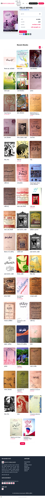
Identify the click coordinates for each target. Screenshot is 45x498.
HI (23, 3)
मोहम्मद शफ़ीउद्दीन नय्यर (25, 9)
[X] (4, 483)
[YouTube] (7, 483)
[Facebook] (2, 483)
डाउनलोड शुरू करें (23, 31)
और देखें (22, 443)
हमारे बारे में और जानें (5, 474)
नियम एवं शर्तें (26, 469)
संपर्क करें (18, 5)
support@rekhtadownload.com (11, 481)
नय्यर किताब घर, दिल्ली (36, 24)
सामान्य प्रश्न (18, 4)
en (2, 489)
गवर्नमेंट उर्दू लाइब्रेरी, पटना (35, 27)
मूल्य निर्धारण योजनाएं (28, 464)
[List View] (42, 47)
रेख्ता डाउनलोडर (27, 462)
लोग (19, 1)
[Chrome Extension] (26, 3)
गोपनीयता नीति (26, 467)
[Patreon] (13, 483)
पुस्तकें (17, 1)
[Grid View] (40, 47)
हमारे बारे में (19, 2)
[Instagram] (9, 483)
